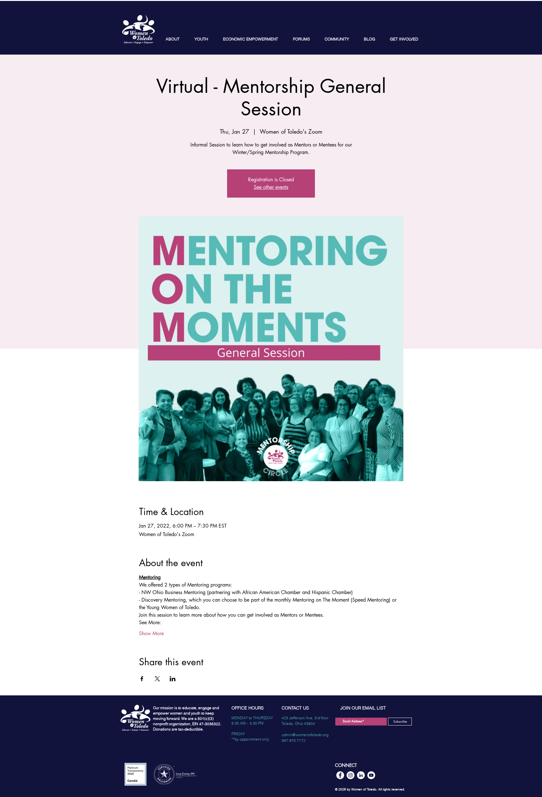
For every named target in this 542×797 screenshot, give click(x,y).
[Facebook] (340, 775)
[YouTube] (371, 775)
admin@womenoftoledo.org (305, 734)
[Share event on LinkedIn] (173, 678)
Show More (151, 633)
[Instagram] (350, 775)
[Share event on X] (157, 678)
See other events (271, 187)
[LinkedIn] (361, 775)
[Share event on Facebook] (142, 678)
